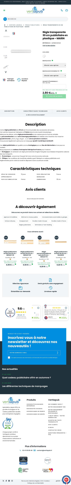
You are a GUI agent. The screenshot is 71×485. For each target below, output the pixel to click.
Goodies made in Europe (39, 221)
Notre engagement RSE (57, 407)
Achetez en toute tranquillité (54, 421)
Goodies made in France (58, 221)
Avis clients (61, 111)
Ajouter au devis (55, 96)
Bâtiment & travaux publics (29, 217)
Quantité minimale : (50, 81)
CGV (42, 481)
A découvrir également (35, 115)
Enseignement (23, 221)
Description (9, 111)
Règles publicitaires (32, 25)
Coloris (46, 52)
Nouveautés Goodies (34, 408)
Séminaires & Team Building (43, 225)
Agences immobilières (10, 217)
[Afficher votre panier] (67, 10)
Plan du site (24, 481)
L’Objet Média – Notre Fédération (56, 416)
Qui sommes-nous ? (55, 404)
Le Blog (51, 427)
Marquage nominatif (52, 71)
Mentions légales (34, 481)
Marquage (48, 61)
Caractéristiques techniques (35, 111)
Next (6, 72)
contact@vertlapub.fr (44, 450)
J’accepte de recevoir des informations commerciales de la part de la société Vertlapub (34, 357)
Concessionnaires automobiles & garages (54, 217)
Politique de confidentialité (35, 483)
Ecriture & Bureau (15, 25)
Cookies (46, 481)
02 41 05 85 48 (27, 450)
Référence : (47, 43)
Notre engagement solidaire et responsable (55, 411)
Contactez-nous (54, 430)
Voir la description (49, 45)
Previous (6, 30)
